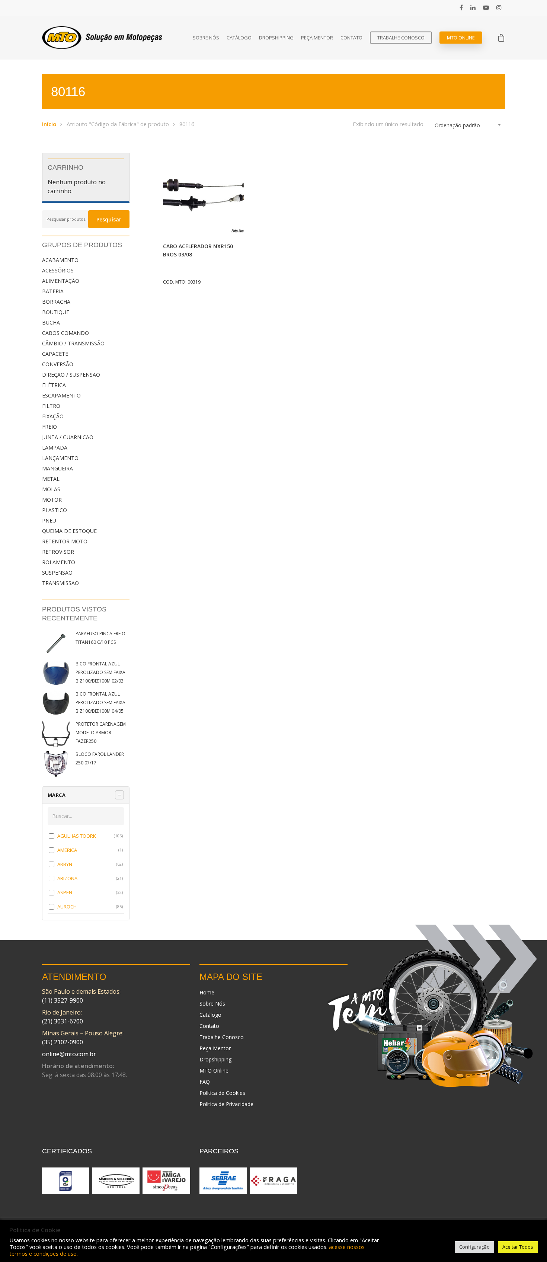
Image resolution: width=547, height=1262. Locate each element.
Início (49, 124)
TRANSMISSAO (60, 583)
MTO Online (461, 37)
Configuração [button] (474, 1246)
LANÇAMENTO (60, 457)
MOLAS (51, 489)
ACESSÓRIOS (58, 270)
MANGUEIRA (57, 468)
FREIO (49, 426)
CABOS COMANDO (65, 332)
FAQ (204, 1081)
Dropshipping (276, 37)
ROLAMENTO (58, 562)
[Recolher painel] (119, 794)
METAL (51, 478)
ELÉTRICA (54, 385)
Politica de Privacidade (226, 1104)
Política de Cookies (222, 1092)
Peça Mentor (317, 37)
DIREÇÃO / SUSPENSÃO (71, 374)
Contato (351, 37)
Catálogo (239, 37)
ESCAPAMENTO (61, 395)
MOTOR (52, 499)
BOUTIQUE (55, 312)
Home (206, 992)
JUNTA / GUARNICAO (67, 437)
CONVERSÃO (57, 364)
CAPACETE (55, 353)
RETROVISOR (58, 551)
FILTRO (51, 405)
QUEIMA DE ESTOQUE (69, 530)
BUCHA (51, 322)
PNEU (49, 520)
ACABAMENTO (60, 259)
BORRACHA (56, 301)
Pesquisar (108, 219)
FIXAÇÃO (53, 416)
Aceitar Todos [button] (517, 1246)
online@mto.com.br (69, 1054)
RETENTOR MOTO (64, 541)
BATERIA (53, 291)
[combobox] (468, 125)
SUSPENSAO (57, 572)
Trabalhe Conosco (401, 37)
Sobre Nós (206, 37)
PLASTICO (54, 510)
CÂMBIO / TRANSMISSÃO (73, 343)
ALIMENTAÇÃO (60, 280)
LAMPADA (54, 447)
